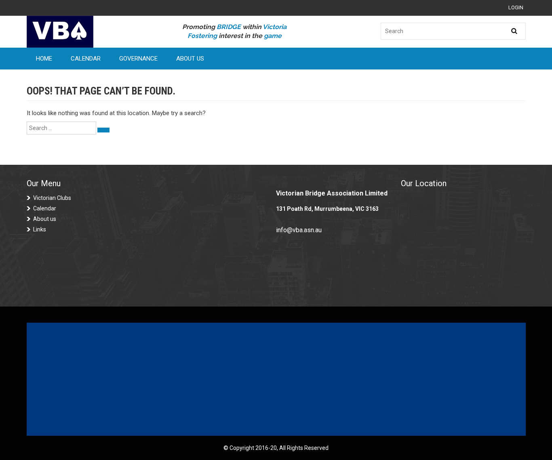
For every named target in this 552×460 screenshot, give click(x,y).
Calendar (86, 58)
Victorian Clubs (52, 198)
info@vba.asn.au (299, 230)
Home (44, 58)
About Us (190, 58)
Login (515, 7)
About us (44, 219)
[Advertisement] (276, 379)
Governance (138, 58)
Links (39, 229)
